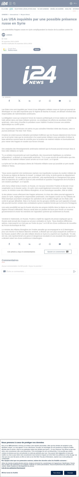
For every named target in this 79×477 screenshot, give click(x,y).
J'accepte (70, 473)
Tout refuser (57, 473)
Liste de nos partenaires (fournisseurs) (13, 468)
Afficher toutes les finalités (10, 472)
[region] (39, 458)
